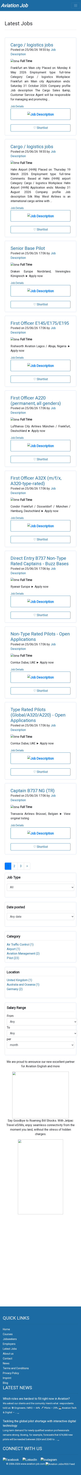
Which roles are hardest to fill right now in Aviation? (36, 1398)
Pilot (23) (13, 958)
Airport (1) (13, 949)
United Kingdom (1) (19, 980)
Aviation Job (14, 5)
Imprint (7, 1377)
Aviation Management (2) (23, 953)
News (6, 1363)
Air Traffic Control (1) (20, 944)
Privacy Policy (11, 1373)
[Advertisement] (40, 1264)
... (18, 1412)
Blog (5, 1382)
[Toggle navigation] (75, 5)
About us (8, 1353)
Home (6, 1329)
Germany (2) (15, 989)
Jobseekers (10, 1339)
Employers (9, 1343)
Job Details (17, 106)
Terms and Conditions (16, 1368)
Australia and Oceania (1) (23, 984)
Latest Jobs (10, 1348)
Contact (7, 1358)
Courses (8, 1334)
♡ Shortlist (40, 128)
